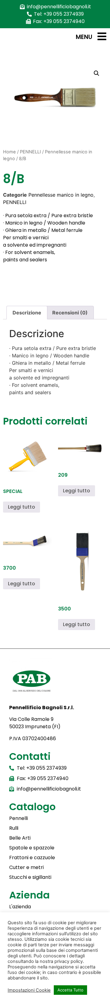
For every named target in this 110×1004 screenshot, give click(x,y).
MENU (84, 37)
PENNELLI (30, 152)
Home (9, 152)
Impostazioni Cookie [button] (29, 990)
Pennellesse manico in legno (61, 195)
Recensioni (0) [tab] (70, 313)
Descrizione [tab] (27, 313)
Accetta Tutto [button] (70, 989)
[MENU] (102, 36)
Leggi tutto (21, 506)
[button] (96, 73)
